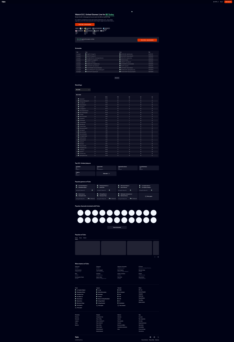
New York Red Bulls (98, 28)
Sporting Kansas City (83, 155)
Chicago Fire (82, 106)
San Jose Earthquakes (84, 112)
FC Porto (141, 266)
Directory (157, 339)
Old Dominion (78, 270)
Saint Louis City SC (83, 116)
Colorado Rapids (83, 122)
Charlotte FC (107, 28)
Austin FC (97, 30)
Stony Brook (141, 277)
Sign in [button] (221, 1)
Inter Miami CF (80, 30)
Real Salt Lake (82, 124)
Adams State (99, 277)
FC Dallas (81, 114)
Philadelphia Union (83, 147)
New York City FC (83, 132)
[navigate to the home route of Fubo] (3, 2)
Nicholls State (142, 270)
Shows (80, 237)
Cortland (98, 273)
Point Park (119, 277)
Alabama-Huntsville (122, 266)
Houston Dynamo (89, 30)
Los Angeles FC (82, 108)
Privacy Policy (151, 339)
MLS (82, 28)
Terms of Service (144, 339)
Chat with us (141, 331)
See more (117, 77)
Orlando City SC (83, 139)
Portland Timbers (83, 126)
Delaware (77, 266)
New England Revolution (84, 110)
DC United (82, 143)
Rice (76, 273)
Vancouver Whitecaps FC (84, 100)
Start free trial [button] (228, 1)
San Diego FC (82, 130)
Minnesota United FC (83, 128)
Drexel (140, 273)
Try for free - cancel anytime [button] (85, 24)
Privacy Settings (142, 329)
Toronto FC (82, 141)
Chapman (98, 266)
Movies (84, 237)
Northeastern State (79, 277)
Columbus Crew (83, 153)
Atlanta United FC (83, 145)
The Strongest (99, 270)
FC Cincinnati (82, 120)
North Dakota (120, 270)
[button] (155, 257)
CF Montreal (82, 149)
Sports (76, 237)
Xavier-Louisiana (121, 273)
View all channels (117, 227)
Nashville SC (88, 28)
